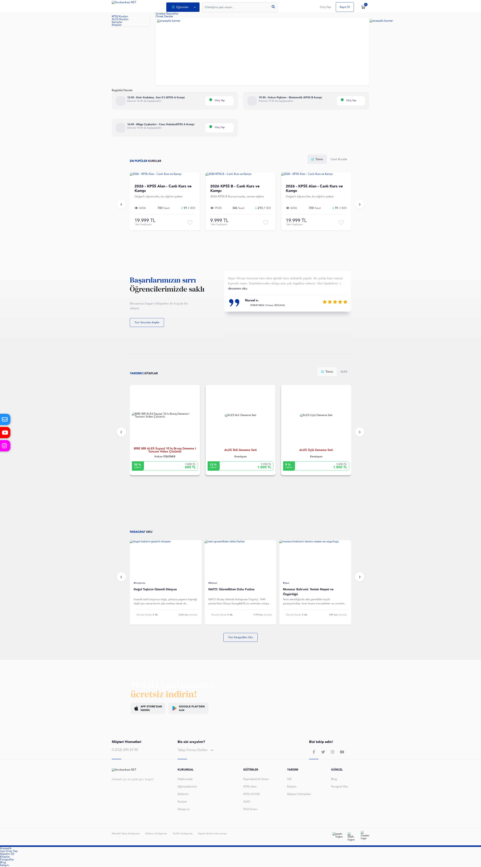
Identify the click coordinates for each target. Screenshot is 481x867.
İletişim (291, 786)
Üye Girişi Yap (9, 851)
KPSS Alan (249, 786)
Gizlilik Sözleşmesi (183, 833)
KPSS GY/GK (251, 794)
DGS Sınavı (250, 809)
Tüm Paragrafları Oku (240, 637)
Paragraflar (7, 859)
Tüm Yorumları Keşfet (147, 322)
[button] (121, 204)
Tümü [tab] (319, 159)
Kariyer (182, 801)
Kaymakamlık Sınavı (256, 779)
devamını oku (237, 288)
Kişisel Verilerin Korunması (212, 833)
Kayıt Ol (345, 7)
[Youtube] (5, 432)
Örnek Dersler (164, 16)
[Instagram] (5, 445)
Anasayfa (5, 848)
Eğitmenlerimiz (187, 786)
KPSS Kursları (120, 16)
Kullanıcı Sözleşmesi (156, 833)
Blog (334, 779)
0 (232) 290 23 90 (125, 749)
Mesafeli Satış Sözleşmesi (126, 833)
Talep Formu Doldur (193, 750)
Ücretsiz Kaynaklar (167, 13)
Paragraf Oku (339, 786)
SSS (289, 779)
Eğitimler (182, 7)
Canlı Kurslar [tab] (338, 159)
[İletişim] (5, 419)
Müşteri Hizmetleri (299, 794)
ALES (246, 801)
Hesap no (184, 809)
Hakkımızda (185, 779)
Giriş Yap (325, 7)
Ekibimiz (183, 794)
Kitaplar (5, 856)
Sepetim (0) (7, 854)
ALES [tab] (343, 372)
